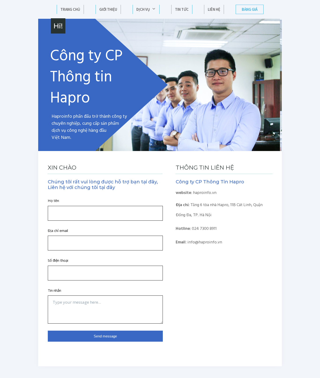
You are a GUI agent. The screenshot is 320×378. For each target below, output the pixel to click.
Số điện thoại (58, 260)
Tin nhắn (54, 290)
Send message (105, 336)
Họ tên (53, 200)
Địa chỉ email (58, 230)
